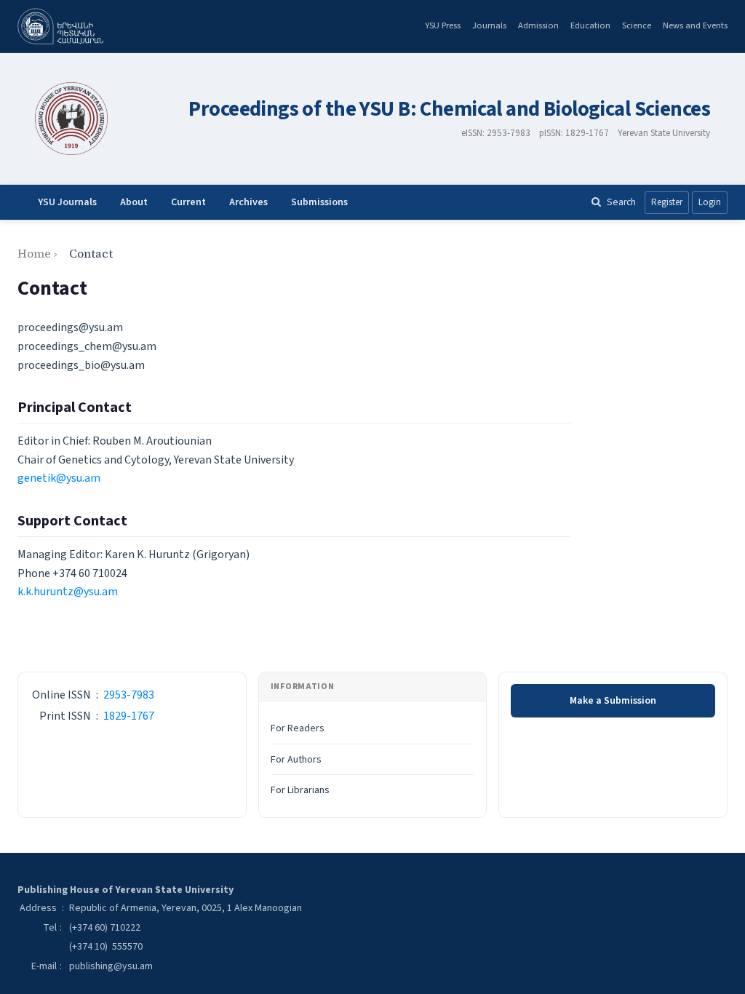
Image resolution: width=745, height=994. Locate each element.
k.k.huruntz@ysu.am (67, 592)
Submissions (319, 202)
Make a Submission (613, 700)
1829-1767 (128, 716)
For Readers (297, 728)
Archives (248, 202)
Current (188, 202)
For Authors (296, 759)
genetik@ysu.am (58, 478)
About (134, 202)
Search (621, 202)
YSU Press (443, 25)
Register (666, 202)
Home (34, 253)
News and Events (695, 25)
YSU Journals (67, 202)
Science (636, 25)
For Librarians (300, 790)
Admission (538, 25)
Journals (489, 25)
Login (709, 202)
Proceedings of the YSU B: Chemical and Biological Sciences (449, 109)
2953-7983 (128, 695)
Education (590, 25)
